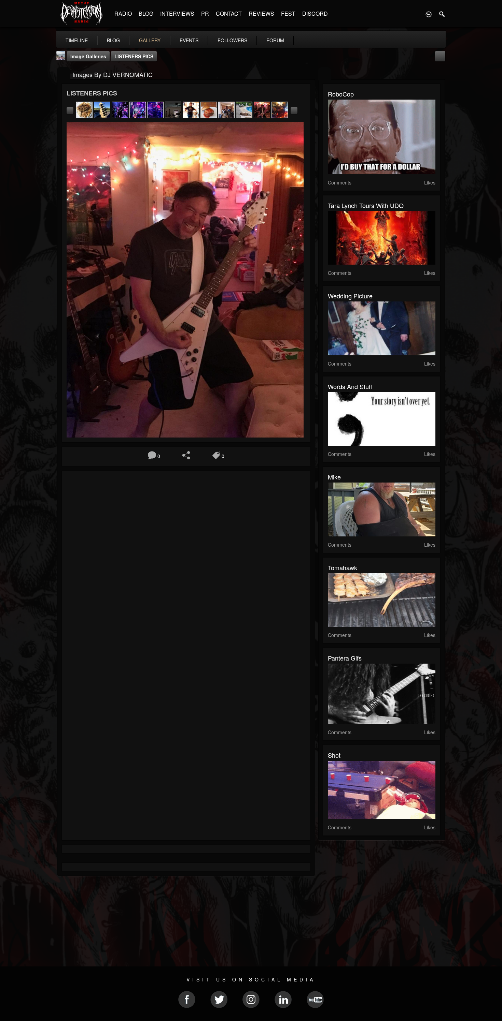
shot (334, 755)
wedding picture (350, 295)
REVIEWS (261, 13)
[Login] (428, 13)
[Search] (442, 13)
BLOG (146, 13)
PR (205, 13)
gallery (150, 40)
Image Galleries (88, 56)
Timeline (77, 40)
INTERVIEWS (177, 13)
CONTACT (229, 13)
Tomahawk (342, 567)
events (189, 40)
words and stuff (350, 386)
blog (113, 40)
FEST (288, 13)
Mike (334, 476)
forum (275, 40)
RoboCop (341, 93)
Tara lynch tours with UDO (366, 205)
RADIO (123, 13)
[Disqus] (186, 567)
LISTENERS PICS (133, 56)
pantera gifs (345, 657)
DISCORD (315, 13)
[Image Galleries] (63, 73)
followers (232, 40)
